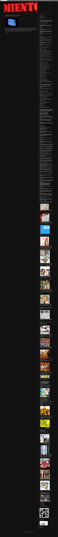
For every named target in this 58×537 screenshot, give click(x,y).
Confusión (41, 372)
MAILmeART (43, 490)
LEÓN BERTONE (41, 527)
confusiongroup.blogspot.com (43, 17)
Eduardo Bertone (44, 264)
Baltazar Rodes (44, 265)
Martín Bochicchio (49, 290)
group (43, 372)
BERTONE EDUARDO (42, 519)
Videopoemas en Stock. (43, 279)
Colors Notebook (42, 502)
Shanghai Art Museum (42, 504)
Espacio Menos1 (42, 347)
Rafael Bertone (42, 223)
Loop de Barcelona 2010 (15, 16)
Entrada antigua (35, 34)
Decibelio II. (51, 221)
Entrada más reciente (7, 34)
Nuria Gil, (50, 265)
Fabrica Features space (42, 506)
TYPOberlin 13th (42, 505)
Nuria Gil (42, 305)
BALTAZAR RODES (42, 520)
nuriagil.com (41, 15)
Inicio (21, 34)
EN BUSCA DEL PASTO (42, 526)
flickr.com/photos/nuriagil (42, 16)
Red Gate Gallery (44, 479)
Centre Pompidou (42, 503)
